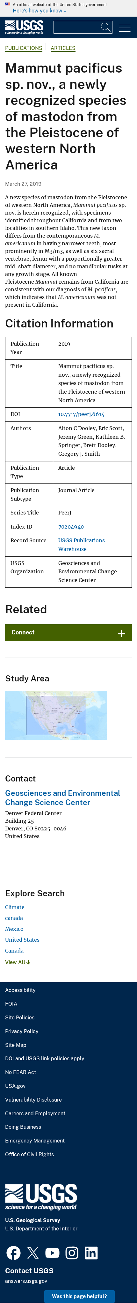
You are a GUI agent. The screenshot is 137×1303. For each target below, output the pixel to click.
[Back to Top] (114, 1279)
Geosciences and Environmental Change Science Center (62, 798)
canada (14, 918)
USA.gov (15, 1086)
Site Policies (19, 1018)
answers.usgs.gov (26, 1281)
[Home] (24, 33)
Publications (23, 48)
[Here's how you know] (68, 8)
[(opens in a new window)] (13, 1252)
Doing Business (23, 1127)
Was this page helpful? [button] (79, 1296)
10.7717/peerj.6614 (81, 414)
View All (15, 962)
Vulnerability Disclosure (33, 1100)
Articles (63, 48)
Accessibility (20, 990)
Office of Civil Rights (29, 1155)
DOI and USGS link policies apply (44, 1059)
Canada (14, 950)
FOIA (11, 1004)
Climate (15, 907)
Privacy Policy (22, 1031)
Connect (23, 632)
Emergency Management (35, 1141)
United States (22, 940)
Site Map (15, 1045)
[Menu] (125, 28)
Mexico (14, 929)
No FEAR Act (20, 1072)
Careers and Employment (35, 1114)
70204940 (71, 527)
